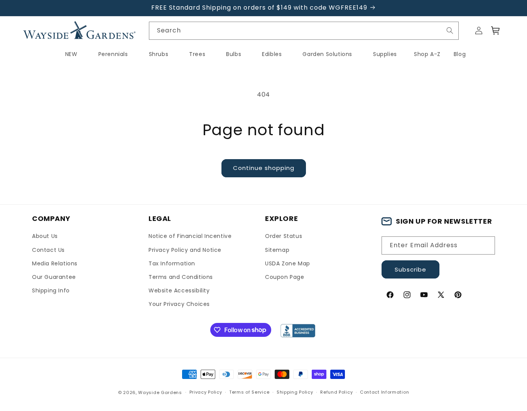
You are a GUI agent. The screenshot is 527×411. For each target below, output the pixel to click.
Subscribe (410, 269)
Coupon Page (284, 277)
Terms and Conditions (181, 277)
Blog (460, 54)
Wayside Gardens (160, 392)
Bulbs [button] (233, 54)
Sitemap (277, 250)
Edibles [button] (272, 54)
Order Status (283, 236)
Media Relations (55, 263)
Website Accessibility (179, 290)
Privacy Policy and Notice (185, 250)
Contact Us (48, 250)
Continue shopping (263, 168)
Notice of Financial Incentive (190, 236)
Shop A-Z (427, 54)
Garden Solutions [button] (327, 54)
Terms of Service (249, 392)
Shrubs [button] (159, 54)
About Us (45, 236)
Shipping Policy (295, 392)
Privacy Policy (205, 392)
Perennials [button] (113, 54)
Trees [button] (197, 54)
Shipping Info (51, 290)
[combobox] (304, 30)
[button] (495, 30)
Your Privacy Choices (179, 304)
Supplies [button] (385, 54)
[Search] (449, 30)
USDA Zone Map (287, 263)
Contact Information (384, 392)
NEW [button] (71, 54)
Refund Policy (336, 392)
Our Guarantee (54, 277)
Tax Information (172, 263)
